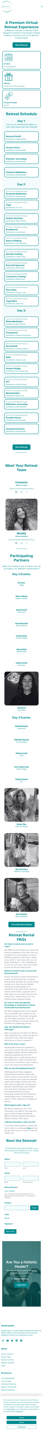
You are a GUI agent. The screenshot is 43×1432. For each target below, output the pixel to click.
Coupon (8, 1203)
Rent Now (10, 1231)
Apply (34, 1208)
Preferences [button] (19, 1411)
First (6, 1168)
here (29, 1128)
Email (6, 1182)
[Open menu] (41, 6)
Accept (21, 1417)
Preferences (22, 1427)
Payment (9, 1224)
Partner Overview (21, 1279)
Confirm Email (27, 1182)
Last (24, 1168)
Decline (21, 1422)
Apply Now (21, 1285)
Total (7, 1214)
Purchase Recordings (21, 924)
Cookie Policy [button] (11, 1409)
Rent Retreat (21, 45)
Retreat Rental (11, 1187)
